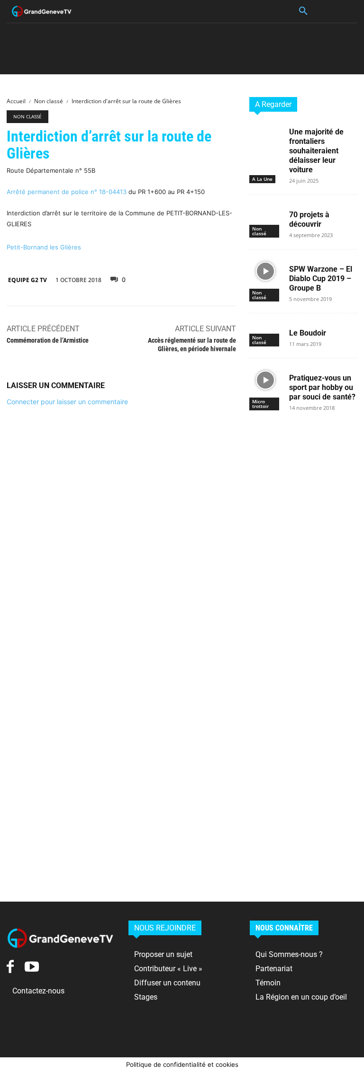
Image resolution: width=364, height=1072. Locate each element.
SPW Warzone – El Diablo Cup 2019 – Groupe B (320, 278)
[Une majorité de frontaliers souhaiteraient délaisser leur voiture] (265, 133)
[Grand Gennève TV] (41, 11)
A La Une (262, 179)
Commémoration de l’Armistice (48, 340)
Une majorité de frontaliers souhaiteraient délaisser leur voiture (316, 150)
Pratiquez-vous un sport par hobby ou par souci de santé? (322, 387)
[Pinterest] (202, 278)
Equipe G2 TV (27, 280)
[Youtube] (31, 966)
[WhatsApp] (224, 278)
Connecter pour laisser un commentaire (67, 402)
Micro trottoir (260, 403)
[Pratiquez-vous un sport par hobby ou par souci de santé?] (265, 380)
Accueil (16, 101)
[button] (303, 11)
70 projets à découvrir (309, 219)
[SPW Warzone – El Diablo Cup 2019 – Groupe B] (265, 271)
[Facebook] (159, 278)
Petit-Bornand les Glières (44, 247)
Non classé (48, 101)
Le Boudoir (307, 332)
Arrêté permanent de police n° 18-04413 (67, 191)
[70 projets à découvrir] (265, 216)
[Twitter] (181, 278)
